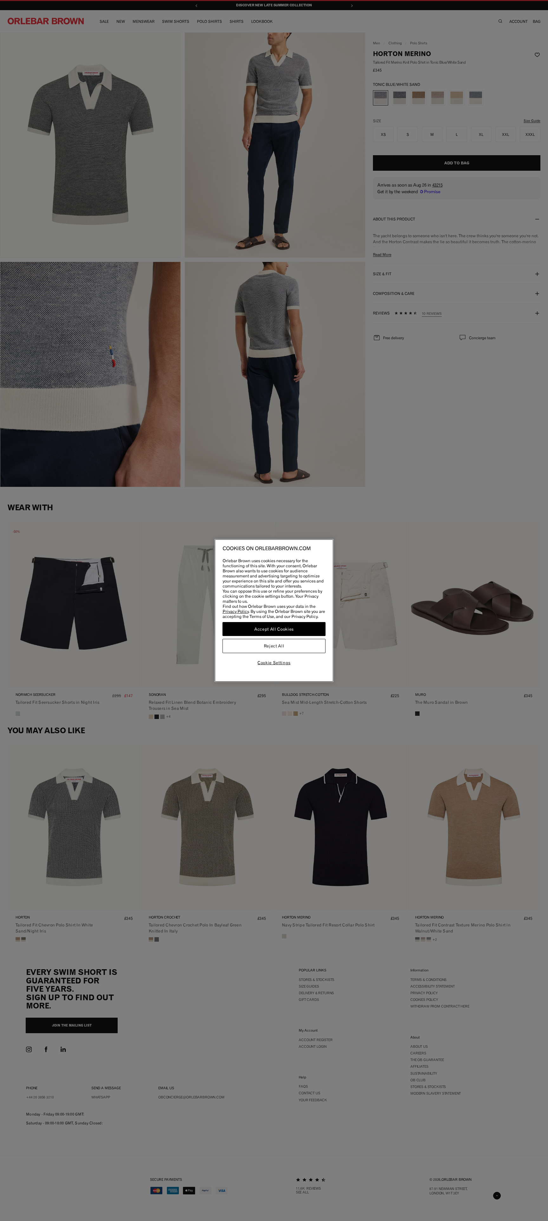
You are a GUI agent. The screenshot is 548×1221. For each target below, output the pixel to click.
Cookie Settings (274, 662)
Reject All (274, 646)
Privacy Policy (236, 611)
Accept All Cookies (274, 629)
